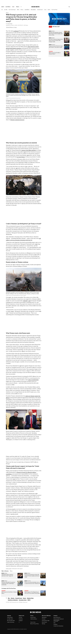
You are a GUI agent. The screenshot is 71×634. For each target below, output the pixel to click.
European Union (23, 600)
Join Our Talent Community (56, 621)
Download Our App (45, 620)
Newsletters (44, 617)
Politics (22, 9)
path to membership (33, 379)
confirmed (16, 31)
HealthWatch (27, 9)
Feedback (55, 624)
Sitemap (43, 623)
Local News (8, 6)
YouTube (20, 617)
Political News (10, 617)
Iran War (5, 9)
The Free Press (54, 9)
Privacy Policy (33, 617)
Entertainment (40, 9)
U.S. (2, 9)
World (18, 9)
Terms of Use (32, 622)
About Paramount (57, 617)
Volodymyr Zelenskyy (13, 600)
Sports (49, 9)
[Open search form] (69, 6)
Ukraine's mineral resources (17, 120)
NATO (29, 600)
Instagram (21, 620)
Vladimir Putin (30, 598)
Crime (45, 9)
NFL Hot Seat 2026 (11, 620)
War (9, 598)
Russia (24, 598)
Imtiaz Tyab (8, 568)
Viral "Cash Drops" (12, 9)
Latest (2, 6)
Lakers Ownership (10, 622)
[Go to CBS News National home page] (35, 6)
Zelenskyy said (27, 300)
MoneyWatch (33, 9)
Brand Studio (44, 622)
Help (54, 622)
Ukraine (12, 598)
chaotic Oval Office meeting (28, 150)
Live (13, 6)
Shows (17, 6)
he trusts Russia (21, 157)
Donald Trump (18, 598)
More (11, 571)
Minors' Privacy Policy (34, 623)
